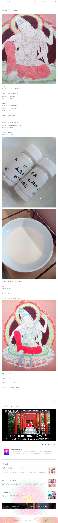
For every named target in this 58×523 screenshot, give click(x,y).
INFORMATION (27, 1)
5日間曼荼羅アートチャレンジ (9, 492)
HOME (3, 1)
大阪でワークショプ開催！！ (9, 480)
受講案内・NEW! (10, 1)
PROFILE (19, 1)
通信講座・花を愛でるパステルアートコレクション (14, 468)
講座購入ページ (36, 1)
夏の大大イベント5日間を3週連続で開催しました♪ (12, 495)
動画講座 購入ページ (47, 1)
